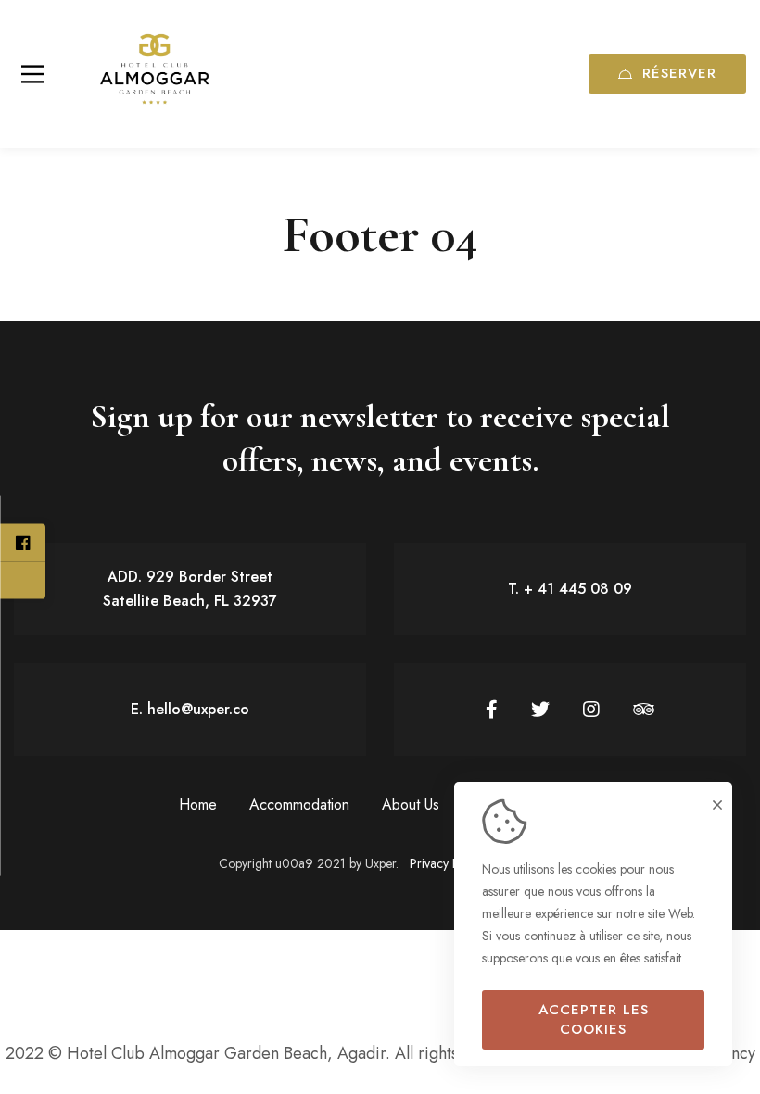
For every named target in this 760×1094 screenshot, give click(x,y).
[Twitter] (540, 709)
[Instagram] (591, 709)
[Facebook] (491, 709)
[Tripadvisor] (644, 709)
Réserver (679, 73)
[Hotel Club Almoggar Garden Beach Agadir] (153, 74)
